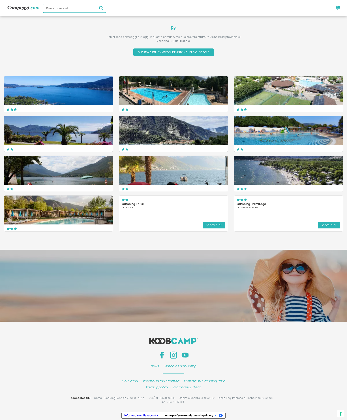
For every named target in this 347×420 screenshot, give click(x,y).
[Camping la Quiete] (58, 170)
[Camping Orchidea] (288, 130)
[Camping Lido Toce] (173, 130)
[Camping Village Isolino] (58, 90)
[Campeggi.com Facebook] (162, 355)
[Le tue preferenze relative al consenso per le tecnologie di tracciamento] (340, 413)
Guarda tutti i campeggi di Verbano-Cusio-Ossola (173, 52)
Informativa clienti (187, 387)
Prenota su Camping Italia (204, 381)
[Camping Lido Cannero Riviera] (58, 130)
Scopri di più (214, 225)
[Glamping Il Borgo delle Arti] (58, 210)
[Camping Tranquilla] (173, 90)
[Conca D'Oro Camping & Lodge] (288, 170)
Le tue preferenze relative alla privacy (188, 415)
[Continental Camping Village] (288, 90)
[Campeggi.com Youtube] (185, 355)
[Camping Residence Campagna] (173, 170)
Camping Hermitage (251, 204)
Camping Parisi (133, 204)
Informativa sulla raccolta (141, 415)
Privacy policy (157, 387)
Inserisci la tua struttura (160, 381)
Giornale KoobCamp (180, 366)
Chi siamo (130, 381)
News (155, 366)
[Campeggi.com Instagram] (173, 355)
